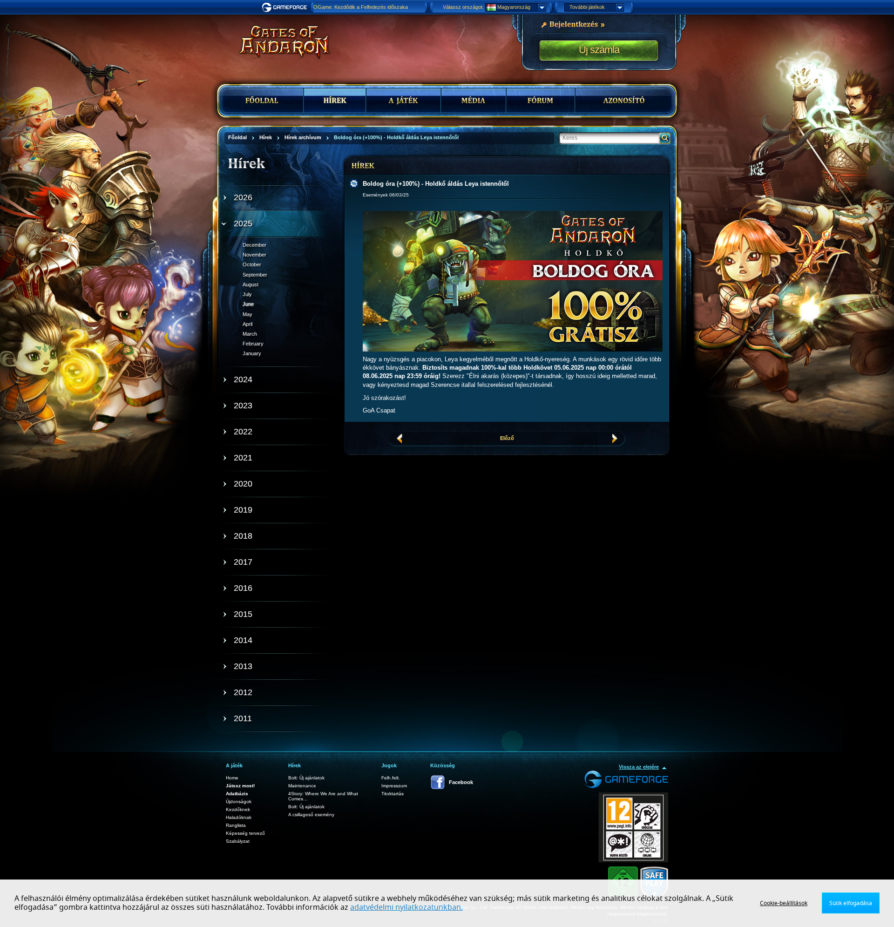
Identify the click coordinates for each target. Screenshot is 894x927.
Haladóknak (238, 817)
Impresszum (394, 785)
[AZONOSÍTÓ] (624, 100)
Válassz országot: (463, 7)
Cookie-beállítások (783, 903)
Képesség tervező (245, 833)
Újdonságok (238, 801)
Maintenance (302, 785)
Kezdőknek (238, 809)
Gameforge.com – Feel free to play (286, 7)
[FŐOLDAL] (263, 100)
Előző (507, 438)
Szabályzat (238, 841)
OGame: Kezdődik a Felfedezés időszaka (360, 7)
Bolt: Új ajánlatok (306, 777)
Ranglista (236, 825)
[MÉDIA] (473, 100)
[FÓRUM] (540, 100)
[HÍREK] (335, 100)
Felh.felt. (390, 777)
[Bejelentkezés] (573, 24)
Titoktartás (392, 793)
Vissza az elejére (639, 767)
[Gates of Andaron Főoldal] (277, 42)
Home (232, 777)
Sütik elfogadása (850, 903)
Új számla (599, 49)
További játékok (587, 7)
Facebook (461, 782)
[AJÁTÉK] (403, 100)
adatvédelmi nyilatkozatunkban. (406, 907)
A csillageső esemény (311, 814)
